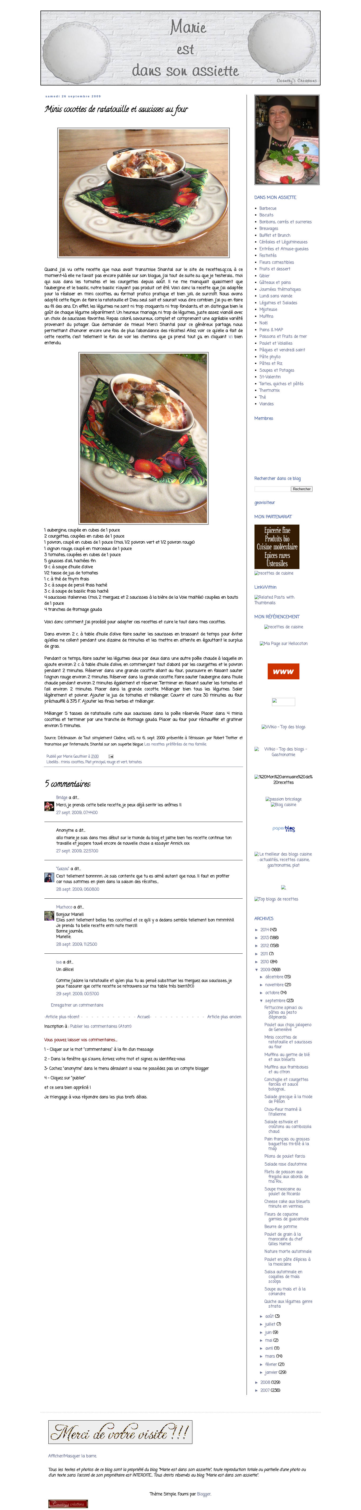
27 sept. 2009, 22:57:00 (77, 851)
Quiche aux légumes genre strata (288, 1304)
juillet (271, 1324)
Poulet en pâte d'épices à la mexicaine (288, 1262)
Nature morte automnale (288, 1252)
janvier (272, 1373)
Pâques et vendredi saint (282, 350)
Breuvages (269, 229)
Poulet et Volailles (276, 344)
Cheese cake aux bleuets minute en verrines (287, 1204)
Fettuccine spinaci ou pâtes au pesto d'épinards (283, 1012)
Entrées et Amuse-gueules (284, 249)
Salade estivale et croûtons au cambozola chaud (288, 1127)
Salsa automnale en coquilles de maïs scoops (283, 1277)
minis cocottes (72, 762)
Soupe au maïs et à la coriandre (285, 1291)
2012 (265, 946)
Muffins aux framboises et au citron (286, 1070)
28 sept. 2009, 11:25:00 (76, 945)
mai (269, 1341)
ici (231, 337)
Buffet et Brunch (275, 236)
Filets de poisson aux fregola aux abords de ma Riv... (286, 1177)
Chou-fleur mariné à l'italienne (283, 1112)
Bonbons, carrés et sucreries (286, 222)
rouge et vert (117, 762)
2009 (266, 970)
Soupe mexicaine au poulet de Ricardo (283, 1191)
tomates (135, 762)
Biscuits (267, 215)
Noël (264, 323)
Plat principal (95, 762)
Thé (263, 398)
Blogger (204, 1494)
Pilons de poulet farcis (285, 1156)
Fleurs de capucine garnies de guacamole (287, 1217)
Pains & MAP (271, 330)
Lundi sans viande (276, 296)
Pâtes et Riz (271, 364)
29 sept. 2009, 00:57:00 (77, 994)
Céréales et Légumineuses (284, 242)
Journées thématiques (280, 290)
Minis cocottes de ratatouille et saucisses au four (288, 1042)
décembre (275, 977)
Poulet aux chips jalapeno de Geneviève (288, 1027)
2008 (266, 1383)
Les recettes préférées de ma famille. (175, 744)
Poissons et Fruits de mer (283, 337)
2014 (265, 930)
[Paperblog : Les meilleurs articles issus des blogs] (284, 832)
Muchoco (64, 907)
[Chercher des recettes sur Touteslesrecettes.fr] (276, 899)
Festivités (268, 256)
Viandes (267, 404)
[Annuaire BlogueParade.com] (283, 705)
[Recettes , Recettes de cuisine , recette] (273, 573)
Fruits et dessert (275, 269)
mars (270, 1356)
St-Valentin (270, 377)
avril (269, 1349)
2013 (265, 938)
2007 (266, 1391)
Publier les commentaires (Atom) (101, 1027)
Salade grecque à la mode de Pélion (288, 1099)
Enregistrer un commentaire (77, 1005)
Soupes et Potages (277, 371)
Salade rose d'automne (286, 1164)
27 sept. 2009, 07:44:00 (77, 813)
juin (269, 1333)
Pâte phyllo (270, 357)
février (271, 1365)
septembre (276, 1001)
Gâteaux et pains (275, 283)
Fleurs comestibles (277, 263)
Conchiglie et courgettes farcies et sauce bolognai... (286, 1084)
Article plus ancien (224, 1017)
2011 (265, 954)
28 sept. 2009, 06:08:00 (77, 890)
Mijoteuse (268, 310)
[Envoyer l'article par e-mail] (110, 756)
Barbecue (268, 209)
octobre (273, 993)
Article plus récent (63, 1017)
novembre (275, 985)
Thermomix (270, 391)
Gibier (265, 276)
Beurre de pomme (281, 1227)
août (270, 1317)
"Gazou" (62, 869)
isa (59, 962)
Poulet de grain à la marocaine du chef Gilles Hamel (283, 1239)
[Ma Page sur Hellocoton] (284, 644)
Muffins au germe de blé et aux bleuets (287, 1057)
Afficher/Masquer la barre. (72, 1456)
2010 (265, 962)
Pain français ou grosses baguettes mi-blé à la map (287, 1144)
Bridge (61, 798)
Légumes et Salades (278, 303)
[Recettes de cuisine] (283, 627)
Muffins (267, 317)
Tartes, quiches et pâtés (282, 384)
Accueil (143, 1017)
